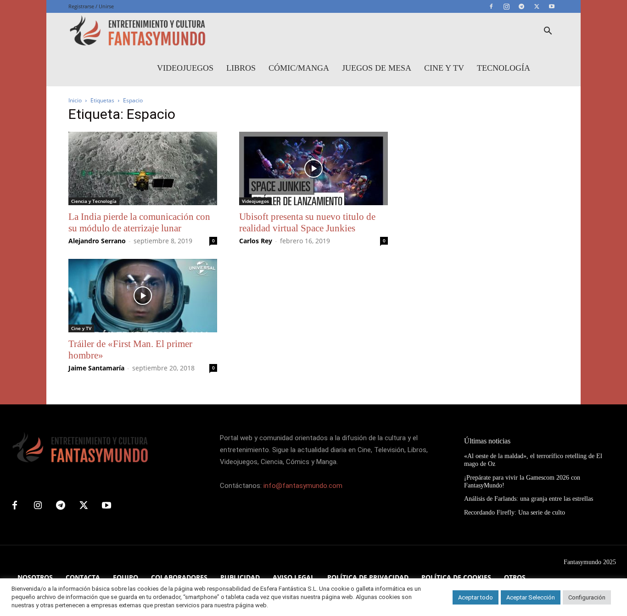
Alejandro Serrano (97, 240)
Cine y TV (444, 68)
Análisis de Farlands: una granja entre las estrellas (528, 498)
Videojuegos (185, 68)
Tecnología (503, 68)
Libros (241, 68)
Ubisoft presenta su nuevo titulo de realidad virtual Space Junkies (307, 222)
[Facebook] (491, 6)
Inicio (75, 100)
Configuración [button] (586, 597)
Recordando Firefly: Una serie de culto (514, 512)
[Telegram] (521, 6)
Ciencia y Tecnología (94, 201)
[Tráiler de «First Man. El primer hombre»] (142, 295)
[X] (536, 6)
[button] (548, 32)
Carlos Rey (255, 240)
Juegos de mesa (376, 68)
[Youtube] (552, 6)
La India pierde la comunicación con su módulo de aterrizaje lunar (139, 222)
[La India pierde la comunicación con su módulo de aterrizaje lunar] (142, 168)
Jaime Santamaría (96, 368)
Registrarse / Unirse (91, 6)
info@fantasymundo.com (302, 486)
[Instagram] (506, 6)
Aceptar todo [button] (475, 597)
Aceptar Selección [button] (530, 597)
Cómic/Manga (299, 68)
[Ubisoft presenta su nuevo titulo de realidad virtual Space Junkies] (313, 168)
